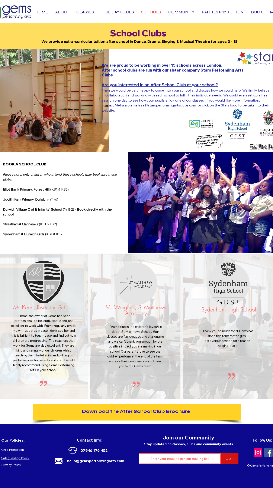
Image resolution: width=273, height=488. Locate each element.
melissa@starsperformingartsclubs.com (164, 105)
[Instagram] (258, 452)
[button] (257, 12)
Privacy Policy (11, 465)
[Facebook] (268, 452)
